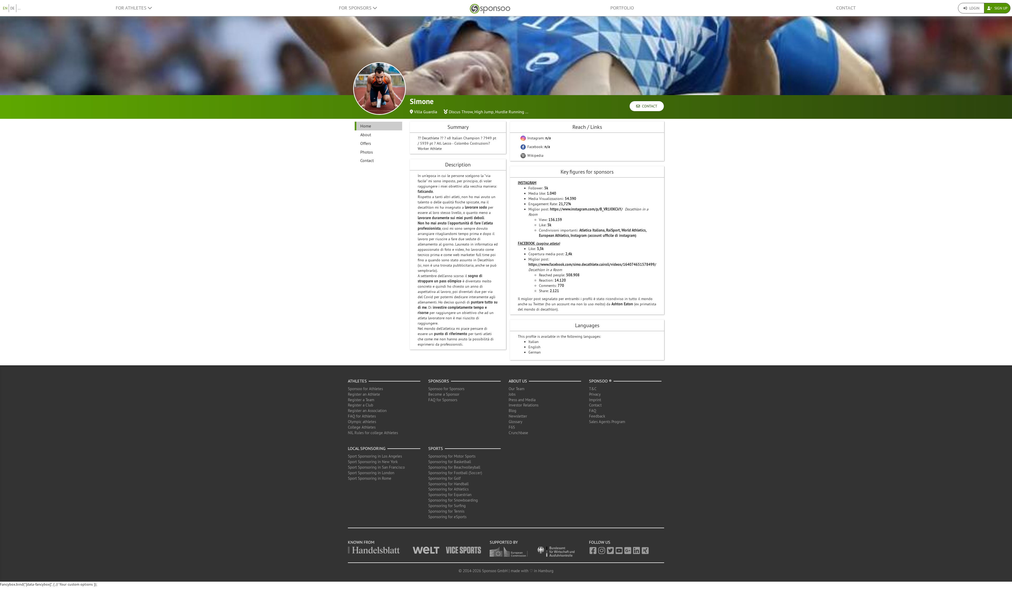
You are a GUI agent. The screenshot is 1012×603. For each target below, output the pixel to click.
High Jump (484, 111)
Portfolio (622, 8)
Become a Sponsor (443, 394)
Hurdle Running (509, 111)
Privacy (595, 394)
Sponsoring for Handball (448, 483)
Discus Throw (461, 111)
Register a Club (360, 405)
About (365, 134)
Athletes (357, 381)
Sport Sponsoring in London (371, 472)
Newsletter (518, 416)
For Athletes (132, 8)
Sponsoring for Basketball (449, 461)
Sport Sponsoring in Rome (369, 478)
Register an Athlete (364, 394)
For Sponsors (356, 8)
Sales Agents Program (607, 421)
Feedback (597, 416)
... (19, 8)
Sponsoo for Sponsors (446, 388)
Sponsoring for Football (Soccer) (455, 472)
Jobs (512, 394)
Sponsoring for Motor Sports (451, 456)
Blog (512, 410)
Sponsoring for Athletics (448, 489)
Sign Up (1000, 8)
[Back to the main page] (490, 8)
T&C (593, 388)
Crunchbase (518, 432)
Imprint (595, 399)
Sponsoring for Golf (444, 478)
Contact (846, 8)
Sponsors (438, 381)
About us (518, 381)
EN (5, 8)
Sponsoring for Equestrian (449, 494)
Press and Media (522, 399)
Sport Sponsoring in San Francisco (376, 467)
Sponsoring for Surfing (447, 505)
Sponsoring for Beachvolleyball (454, 467)
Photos (366, 152)
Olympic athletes (362, 421)
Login (973, 8)
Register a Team (361, 399)
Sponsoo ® (600, 381)
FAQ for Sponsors (442, 399)
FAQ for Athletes (362, 416)
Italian (533, 341)
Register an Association (367, 410)
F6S (512, 427)
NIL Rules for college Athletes (373, 432)
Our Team (516, 388)
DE (12, 8)
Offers (365, 143)
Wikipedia (534, 155)
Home (365, 126)
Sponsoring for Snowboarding (453, 500)
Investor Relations (523, 405)
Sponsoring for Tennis (446, 511)
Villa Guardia (425, 111)
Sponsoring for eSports (447, 516)
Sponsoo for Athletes (365, 388)
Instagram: (538, 138)
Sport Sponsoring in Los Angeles (375, 456)
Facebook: (538, 146)
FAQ (592, 410)
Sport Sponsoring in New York (373, 461)
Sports (435, 448)
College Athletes (362, 427)
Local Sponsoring (367, 448)
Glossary (515, 421)
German (534, 352)
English (534, 347)
